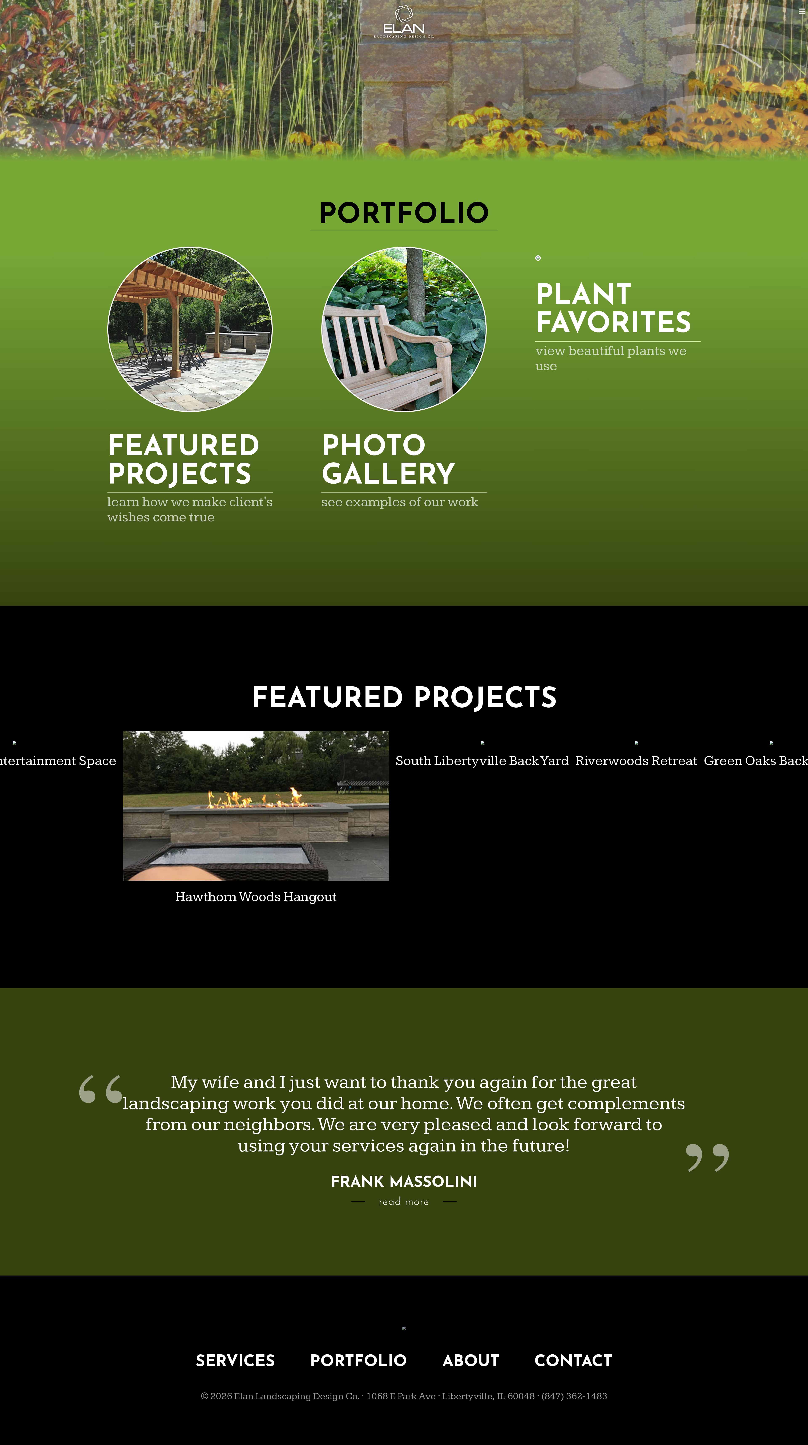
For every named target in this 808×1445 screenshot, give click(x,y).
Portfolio (358, 1362)
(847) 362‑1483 (574, 1396)
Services (235, 1362)
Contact (573, 1362)
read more (404, 1201)
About (470, 1362)
